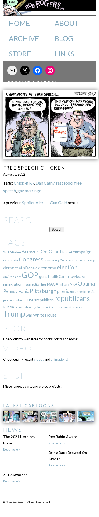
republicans (72, 298)
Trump (14, 313)
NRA (73, 284)
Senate (19, 307)
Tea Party (63, 307)
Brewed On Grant (41, 251)
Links (64, 54)
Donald (31, 268)
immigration (12, 284)
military (64, 284)
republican (45, 299)
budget (67, 252)
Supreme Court (46, 307)
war (29, 314)
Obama (86, 283)
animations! (59, 359)
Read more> (11, 449)
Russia (8, 307)
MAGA (52, 284)
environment (12, 276)
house (80, 276)
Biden (16, 252)
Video (17, 348)
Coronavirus (68, 260)
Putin (18, 300)
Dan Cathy (45, 182)
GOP (30, 274)
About (67, 23)
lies (43, 284)
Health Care (57, 276)
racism (29, 299)
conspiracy (51, 260)
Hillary (71, 276)
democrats (14, 267)
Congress (31, 259)
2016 (7, 252)
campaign (82, 252)
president (66, 291)
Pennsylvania (16, 291)
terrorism (77, 307)
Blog (64, 38)
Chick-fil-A (24, 182)
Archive (24, 38)
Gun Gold (58, 202)
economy (47, 267)
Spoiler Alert (33, 202)
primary (8, 300)
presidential (86, 291)
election (67, 267)
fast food (64, 182)
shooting (30, 307)
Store (20, 54)
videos (39, 359)
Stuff (17, 375)
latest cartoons (28, 405)
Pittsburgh (43, 290)
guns (43, 276)
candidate (10, 260)
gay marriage (29, 190)
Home (19, 23)
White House (44, 315)
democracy (86, 260)
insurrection (32, 284)
